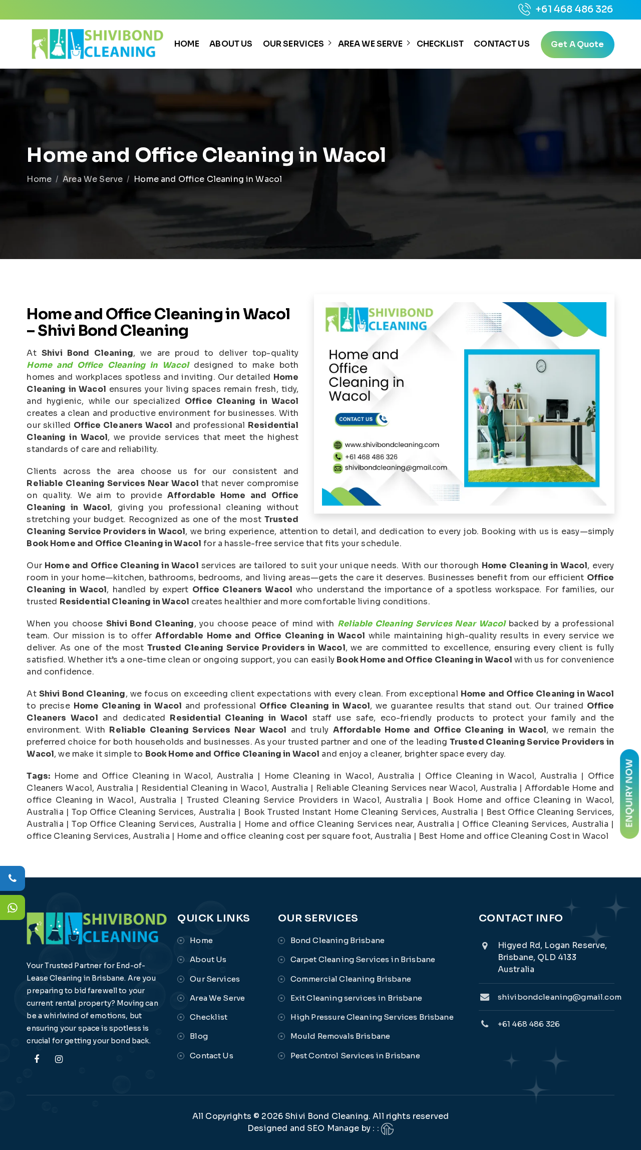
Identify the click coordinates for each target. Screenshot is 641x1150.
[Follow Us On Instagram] (59, 1065)
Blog (199, 1036)
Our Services (294, 44)
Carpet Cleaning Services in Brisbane (362, 959)
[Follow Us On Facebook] (37, 1065)
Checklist (440, 44)
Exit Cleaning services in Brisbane (356, 998)
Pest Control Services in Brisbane (355, 1055)
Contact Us (502, 44)
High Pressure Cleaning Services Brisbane (372, 1017)
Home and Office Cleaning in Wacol (108, 365)
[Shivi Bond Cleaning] (97, 44)
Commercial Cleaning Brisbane (350, 979)
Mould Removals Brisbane (340, 1036)
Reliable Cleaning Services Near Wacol (421, 623)
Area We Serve (370, 44)
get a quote (577, 44)
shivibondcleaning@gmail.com (559, 997)
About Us (230, 44)
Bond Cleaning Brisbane (337, 940)
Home (187, 44)
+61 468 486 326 (573, 10)
